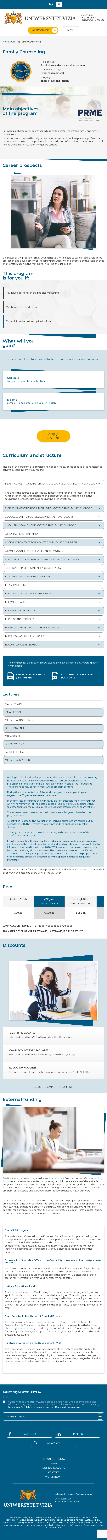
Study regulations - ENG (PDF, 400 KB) (77, 676)
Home (6, 42)
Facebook (29, 1434)
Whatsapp (53, 1443)
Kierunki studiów (53, 1459)
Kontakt (53, 1472)
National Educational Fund (20, 1286)
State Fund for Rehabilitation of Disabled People (33, 1316)
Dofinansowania (53, 1468)
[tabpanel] (53, 1242)
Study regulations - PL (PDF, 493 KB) (31, 676)
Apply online (53, 436)
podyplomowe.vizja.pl (16, 1520)
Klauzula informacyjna (67, 1407)
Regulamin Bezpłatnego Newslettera (28, 1407)
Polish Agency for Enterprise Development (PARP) (33, 1343)
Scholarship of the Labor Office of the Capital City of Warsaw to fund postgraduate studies (53, 1261)
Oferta (15, 42)
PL (59, 4)
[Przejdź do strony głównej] (41, 17)
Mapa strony (53, 1477)
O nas (53, 1463)
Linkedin (77, 1434)
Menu (71, 30)
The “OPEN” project (16, 1230)
